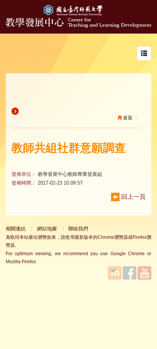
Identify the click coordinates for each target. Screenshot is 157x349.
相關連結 (16, 229)
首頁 (127, 118)
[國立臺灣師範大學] (78, 14)
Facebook (129, 273)
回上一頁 (133, 196)
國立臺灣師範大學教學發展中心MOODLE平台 (115, 273)
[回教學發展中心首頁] (78, 26)
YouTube (144, 273)
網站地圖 (47, 229)
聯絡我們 (78, 229)
